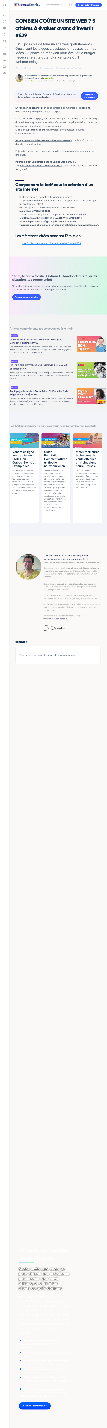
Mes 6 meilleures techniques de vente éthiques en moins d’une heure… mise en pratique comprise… (87, 459)
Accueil (18, 68)
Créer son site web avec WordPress (68, 68)
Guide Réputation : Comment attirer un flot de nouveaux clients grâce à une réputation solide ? (55, 459)
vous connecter (39, 655)
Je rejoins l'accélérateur (33, 1406)
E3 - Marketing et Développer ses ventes (38, 68)
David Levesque (37, 81)
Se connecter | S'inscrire (88, 5)
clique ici (49, 78)
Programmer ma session (89, 96)
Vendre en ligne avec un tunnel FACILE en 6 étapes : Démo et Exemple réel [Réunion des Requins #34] (23, 459)
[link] (4, 41)
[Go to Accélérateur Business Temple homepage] (27, 4)
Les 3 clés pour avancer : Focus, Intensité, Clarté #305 (51, 243)
